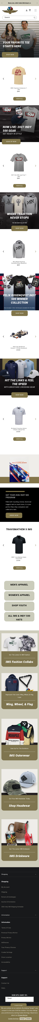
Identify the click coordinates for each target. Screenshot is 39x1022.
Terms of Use (6, 928)
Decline (28, 1018)
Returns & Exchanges (8, 897)
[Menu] (35, 10)
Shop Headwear (19, 805)
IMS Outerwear (19, 755)
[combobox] (19, 18)
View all (19, 99)
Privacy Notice (6, 937)
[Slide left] (3, 79)
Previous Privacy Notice (9, 933)
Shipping (4, 892)
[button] (31, 10)
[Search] (34, 18)
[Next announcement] (37, 3)
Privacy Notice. (23, 1015)
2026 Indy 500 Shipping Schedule (12, 907)
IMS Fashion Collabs (19, 662)
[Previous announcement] (2, 3)
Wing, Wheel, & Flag (19, 704)
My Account (5, 887)
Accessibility (5, 962)
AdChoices (5, 942)
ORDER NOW (16, 515)
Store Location (6, 957)
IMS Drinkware (19, 856)
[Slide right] (35, 79)
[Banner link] (19, 42)
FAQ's (3, 988)
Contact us (5, 983)
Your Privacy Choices (8, 947)
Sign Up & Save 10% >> (19, 3)
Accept (22, 1018)
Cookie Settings (6, 952)
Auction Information (8, 902)
